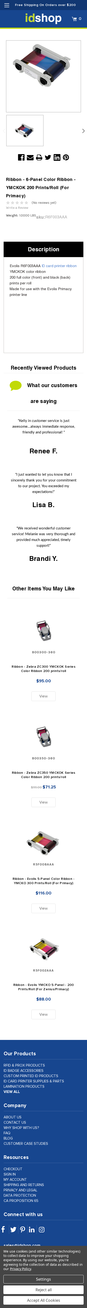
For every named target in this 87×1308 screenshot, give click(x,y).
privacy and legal (20, 1190)
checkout (13, 1169)
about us (13, 1117)
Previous (5, 131)
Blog (8, 1138)
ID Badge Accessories (24, 1071)
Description (43, 249)
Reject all (44, 1289)
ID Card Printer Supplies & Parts (34, 1081)
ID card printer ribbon (59, 266)
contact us (15, 1122)
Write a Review (17, 208)
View (43, 696)
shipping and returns (24, 1185)
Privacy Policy (20, 1268)
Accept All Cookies (43, 1300)
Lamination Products (24, 1086)
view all (12, 1092)
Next (83, 131)
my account (15, 1180)
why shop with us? (21, 1128)
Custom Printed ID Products (31, 1076)
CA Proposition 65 (21, 1201)
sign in (10, 1174)
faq (7, 1133)
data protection (20, 1195)
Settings (43, 1279)
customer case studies (26, 1144)
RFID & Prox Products (24, 1065)
